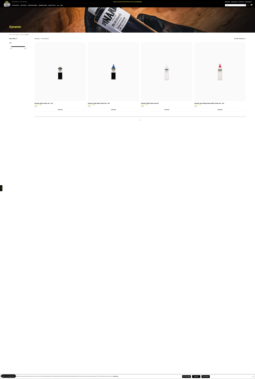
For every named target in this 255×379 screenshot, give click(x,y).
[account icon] (248, 5)
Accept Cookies (206, 376)
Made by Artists (52, 5)
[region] (127, 376)
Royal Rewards (227, 1)
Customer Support (234, 1)
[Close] (252, 376)
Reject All (196, 376)
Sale (58, 5)
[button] (8, 376)
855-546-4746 (241, 1)
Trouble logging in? (248, 1)
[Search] (244, 5)
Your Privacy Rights (186, 376)
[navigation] (18, 46)
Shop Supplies (23, 5)
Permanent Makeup (43, 5)
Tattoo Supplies (15, 5)
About (61, 5)
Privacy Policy (115, 376)
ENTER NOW (139, 1)
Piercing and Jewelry (32, 5)
